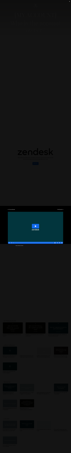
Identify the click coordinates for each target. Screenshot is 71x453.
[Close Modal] (69, 1)
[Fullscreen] (62, 243)
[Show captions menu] (55, 243)
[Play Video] (9, 243)
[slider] (33, 243)
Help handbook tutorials (19, 245)
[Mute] (57, 243)
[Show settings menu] (59, 243)
